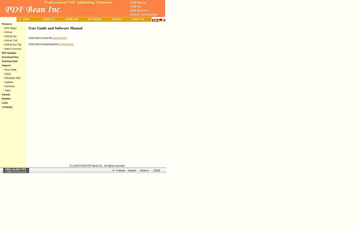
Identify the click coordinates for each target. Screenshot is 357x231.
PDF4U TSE (11, 40)
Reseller (6, 98)
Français (120, 170)
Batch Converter (13, 49)
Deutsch (144, 170)
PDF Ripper (11, 28)
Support (6, 65)
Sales (8, 90)
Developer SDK (12, 78)
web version (60, 38)
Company (7, 107)
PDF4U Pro (11, 36)
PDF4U (8, 32)
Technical (9, 86)
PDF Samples (9, 53)
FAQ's (8, 74)
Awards (6, 94)
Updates (9, 82)
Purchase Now (10, 61)
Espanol (132, 170)
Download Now (10, 57)
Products (7, 24)
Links (5, 103)
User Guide (11, 69)
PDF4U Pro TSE (13, 44)
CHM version (66, 44)
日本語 (156, 170)
